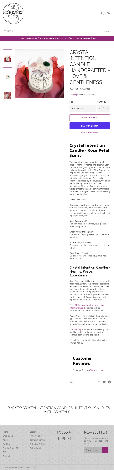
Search (33, 431)
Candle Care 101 (10, 448)
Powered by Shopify (31, 467)
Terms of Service (37, 440)
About (5, 440)
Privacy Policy (36, 436)
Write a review (97, 370)
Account (107, 31)
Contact (6, 456)
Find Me (6, 444)
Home (5, 431)
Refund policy (36, 448)
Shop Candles (9, 436)
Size (71, 102)
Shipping (73, 94)
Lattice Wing (75, 329)
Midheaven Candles (16, 467)
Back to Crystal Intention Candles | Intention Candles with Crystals (58, 410)
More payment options (89, 132)
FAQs (5, 452)
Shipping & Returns (39, 444)
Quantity (101, 102)
